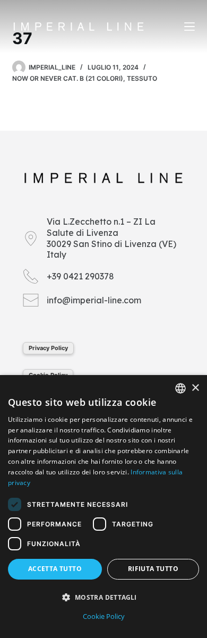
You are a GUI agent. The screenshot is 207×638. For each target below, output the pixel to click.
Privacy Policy (48, 348)
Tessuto (142, 78)
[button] (103, 597)
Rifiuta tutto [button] (153, 568)
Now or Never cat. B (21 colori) (67, 78)
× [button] (195, 388)
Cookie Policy (104, 616)
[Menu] (189, 26)
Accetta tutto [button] (55, 568)
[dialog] (103, 506)
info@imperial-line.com (94, 300)
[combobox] (180, 388)
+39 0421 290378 (80, 276)
